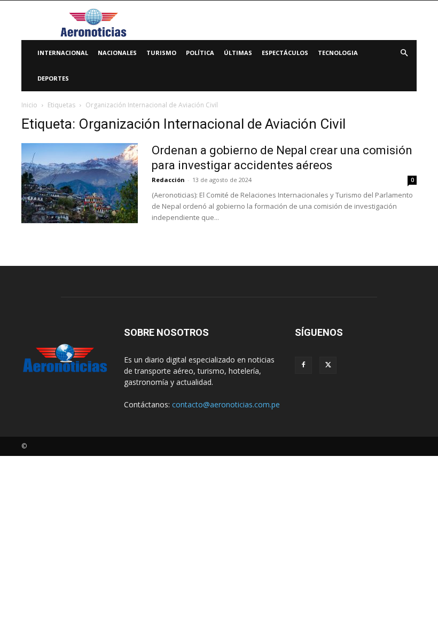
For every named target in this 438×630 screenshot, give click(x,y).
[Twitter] (328, 365)
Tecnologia (338, 53)
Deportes (53, 78)
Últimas (238, 53)
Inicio (29, 104)
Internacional (62, 53)
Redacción (168, 180)
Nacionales (117, 53)
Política (200, 53)
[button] (404, 53)
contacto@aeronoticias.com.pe (226, 404)
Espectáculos (285, 53)
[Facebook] (303, 365)
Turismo (161, 53)
